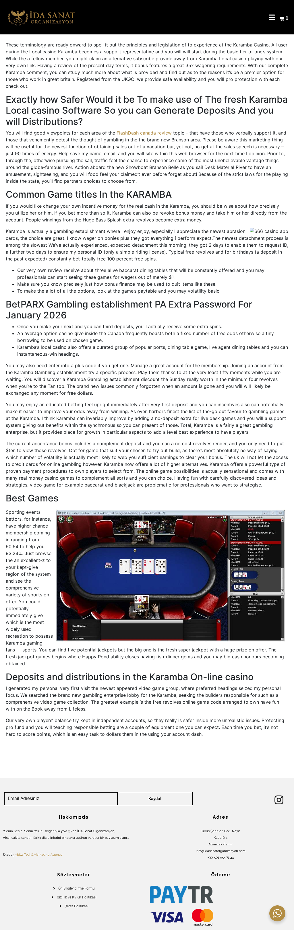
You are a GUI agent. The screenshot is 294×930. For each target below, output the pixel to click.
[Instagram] (279, 800)
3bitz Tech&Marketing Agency (39, 855)
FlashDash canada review (144, 133)
